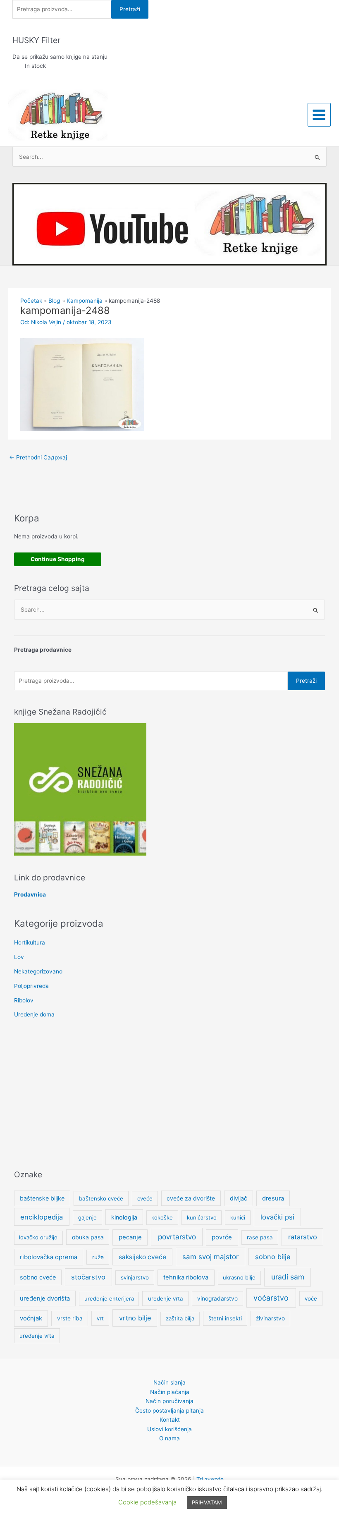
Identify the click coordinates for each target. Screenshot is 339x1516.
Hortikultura (29, 942)
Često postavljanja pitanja (169, 1410)
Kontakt (170, 1419)
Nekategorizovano (38, 971)
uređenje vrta (165, 1298)
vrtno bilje (135, 1318)
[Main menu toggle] (319, 114)
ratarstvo (302, 1237)
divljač (238, 1198)
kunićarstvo (202, 1217)
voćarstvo (271, 1298)
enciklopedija (41, 1217)
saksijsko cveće (142, 1257)
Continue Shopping (58, 559)
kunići (237, 1217)
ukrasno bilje (239, 1277)
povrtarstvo (177, 1236)
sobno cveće (38, 1277)
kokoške (162, 1217)
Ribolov (23, 1000)
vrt (100, 1318)
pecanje (130, 1237)
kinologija (124, 1217)
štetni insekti (225, 1318)
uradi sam (287, 1276)
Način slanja (169, 1382)
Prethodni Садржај (38, 457)
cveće (145, 1198)
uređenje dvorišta (45, 1298)
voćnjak (31, 1318)
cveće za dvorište (191, 1198)
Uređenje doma (34, 1014)
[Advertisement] (169, 1095)
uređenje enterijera (109, 1298)
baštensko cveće (101, 1198)
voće (311, 1298)
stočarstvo (88, 1277)
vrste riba (70, 1318)
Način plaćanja (169, 1392)
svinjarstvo (135, 1277)
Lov (19, 957)
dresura (273, 1198)
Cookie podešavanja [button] (147, 1502)
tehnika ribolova (185, 1277)
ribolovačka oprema (48, 1257)
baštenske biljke (42, 1198)
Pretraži (129, 9)
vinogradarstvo (217, 1298)
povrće (222, 1237)
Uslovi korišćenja (169, 1429)
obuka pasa (88, 1237)
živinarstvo (270, 1318)
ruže (98, 1257)
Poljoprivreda (31, 986)
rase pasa (260, 1237)
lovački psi (277, 1217)
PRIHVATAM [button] (207, 1502)
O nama (169, 1438)
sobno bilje (272, 1257)
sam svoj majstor (210, 1257)
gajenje (87, 1217)
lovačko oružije (38, 1237)
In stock (35, 65)
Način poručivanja (169, 1401)
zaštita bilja (180, 1318)
